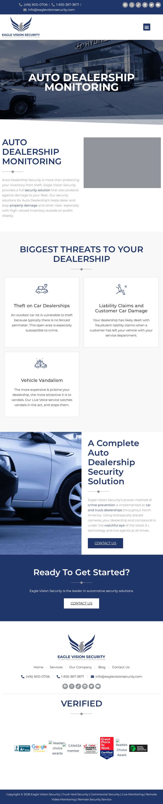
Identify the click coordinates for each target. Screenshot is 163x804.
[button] (146, 27)
